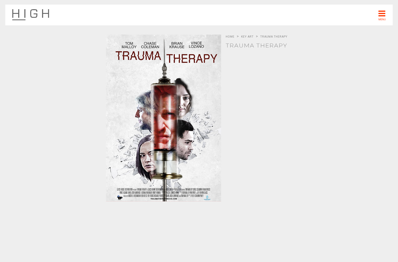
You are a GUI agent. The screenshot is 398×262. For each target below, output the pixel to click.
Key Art (247, 36)
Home (230, 36)
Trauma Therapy (273, 36)
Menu (382, 19)
